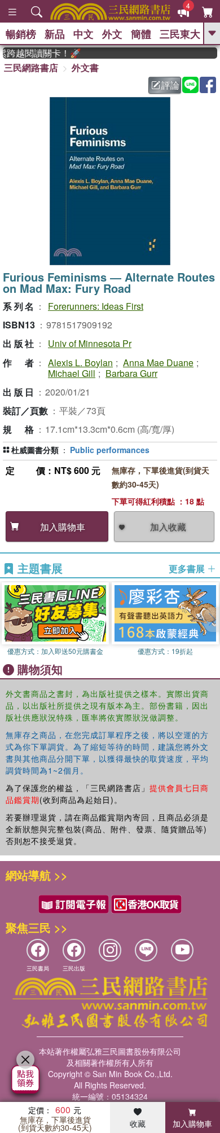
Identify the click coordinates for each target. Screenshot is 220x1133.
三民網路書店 (31, 67)
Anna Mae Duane (158, 362)
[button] (211, 619)
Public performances (109, 449)
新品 (55, 34)
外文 (112, 34)
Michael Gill (71, 373)
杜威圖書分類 (35, 449)
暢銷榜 (21, 34)
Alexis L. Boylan (80, 362)
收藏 (138, 1123)
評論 (170, 84)
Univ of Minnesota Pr (89, 343)
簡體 (141, 34)
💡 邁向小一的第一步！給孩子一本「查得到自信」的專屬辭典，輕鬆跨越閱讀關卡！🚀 (38, 53)
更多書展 (188, 568)
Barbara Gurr (131, 373)
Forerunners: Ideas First (95, 306)
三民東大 (180, 34)
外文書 (85, 67)
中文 (83, 34)
